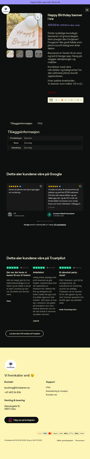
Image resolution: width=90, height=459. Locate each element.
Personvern (80, 440)
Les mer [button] (51, 207)
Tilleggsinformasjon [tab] (21, 123)
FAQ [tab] (40, 123)
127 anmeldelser (60, 225)
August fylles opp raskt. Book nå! (45, 2)
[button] (87, 10)
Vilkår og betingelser (65, 440)
